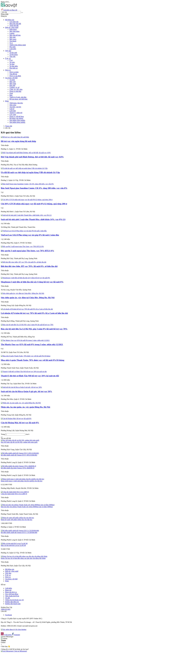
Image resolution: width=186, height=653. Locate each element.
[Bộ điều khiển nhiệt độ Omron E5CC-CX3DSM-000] (20, 530)
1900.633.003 (5, 609)
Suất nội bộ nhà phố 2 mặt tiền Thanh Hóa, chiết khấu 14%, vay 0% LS (33, 219)
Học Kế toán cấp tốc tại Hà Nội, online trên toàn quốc (19, 442)
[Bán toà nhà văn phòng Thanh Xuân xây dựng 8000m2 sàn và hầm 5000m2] (27, 505)
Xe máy (12, 62)
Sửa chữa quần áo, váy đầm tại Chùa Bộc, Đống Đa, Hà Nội (27, 297)
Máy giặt (12, 82)
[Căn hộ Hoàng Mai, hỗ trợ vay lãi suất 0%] (16, 418)
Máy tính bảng (14, 31)
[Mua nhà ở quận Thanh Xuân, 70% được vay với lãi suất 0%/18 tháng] (25, 356)
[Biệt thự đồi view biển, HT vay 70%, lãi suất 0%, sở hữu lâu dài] (23, 262)
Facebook (8, 615)
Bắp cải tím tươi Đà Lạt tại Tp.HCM (13, 545)
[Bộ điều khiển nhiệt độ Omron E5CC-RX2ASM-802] (20, 453)
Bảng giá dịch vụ (11, 592)
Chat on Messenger (20, 651)
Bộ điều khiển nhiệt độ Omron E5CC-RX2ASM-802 (19, 455)
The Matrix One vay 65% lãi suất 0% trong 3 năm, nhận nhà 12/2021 (32, 344)
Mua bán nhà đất (15, 24)
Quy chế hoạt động (11, 594)
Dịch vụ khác (14, 72)
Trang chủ (8, 126)
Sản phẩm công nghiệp (17, 120)
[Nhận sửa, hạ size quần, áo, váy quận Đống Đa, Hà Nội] (21, 403)
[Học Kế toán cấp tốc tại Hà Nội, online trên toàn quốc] (20, 440)
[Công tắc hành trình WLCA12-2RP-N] (15, 492)
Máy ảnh (12, 37)
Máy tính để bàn (15, 35)
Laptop (11, 33)
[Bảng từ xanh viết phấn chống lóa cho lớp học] (17, 518)
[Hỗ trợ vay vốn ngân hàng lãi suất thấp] (15, 137)
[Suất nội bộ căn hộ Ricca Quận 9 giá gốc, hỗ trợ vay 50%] (21, 387)
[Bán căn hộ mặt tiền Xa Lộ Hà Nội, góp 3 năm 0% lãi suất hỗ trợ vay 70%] (27, 325)
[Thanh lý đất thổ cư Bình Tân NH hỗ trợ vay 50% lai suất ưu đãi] (24, 371)
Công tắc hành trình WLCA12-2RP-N (14, 494)
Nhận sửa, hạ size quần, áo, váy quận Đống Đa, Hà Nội (25, 407)
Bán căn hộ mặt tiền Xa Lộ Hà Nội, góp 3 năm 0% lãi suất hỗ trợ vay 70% (34, 329)
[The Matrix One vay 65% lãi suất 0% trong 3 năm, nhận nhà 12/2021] (25, 340)
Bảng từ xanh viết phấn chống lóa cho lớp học (16, 520)
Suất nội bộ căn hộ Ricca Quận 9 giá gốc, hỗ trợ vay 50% (26, 391)
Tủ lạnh (12, 80)
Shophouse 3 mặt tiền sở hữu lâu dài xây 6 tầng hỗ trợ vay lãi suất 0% (32, 282)
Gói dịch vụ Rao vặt (10, 10)
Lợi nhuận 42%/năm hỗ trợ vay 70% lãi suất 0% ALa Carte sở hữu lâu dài (34, 313)
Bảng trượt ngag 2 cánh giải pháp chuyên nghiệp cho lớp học (21, 481)
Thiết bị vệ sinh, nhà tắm (17, 97)
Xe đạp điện (13, 66)
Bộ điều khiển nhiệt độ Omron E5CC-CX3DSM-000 (19, 532)
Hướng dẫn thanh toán (12, 604)
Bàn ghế (12, 85)
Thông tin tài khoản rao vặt (14, 600)
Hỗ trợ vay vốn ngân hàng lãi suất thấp (18, 141)
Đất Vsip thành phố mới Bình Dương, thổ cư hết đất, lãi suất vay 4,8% (32, 157)
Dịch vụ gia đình (15, 76)
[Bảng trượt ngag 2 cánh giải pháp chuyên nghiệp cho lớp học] (22, 479)
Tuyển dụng (13, 54)
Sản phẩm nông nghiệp (17, 122)
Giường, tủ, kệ (14, 87)
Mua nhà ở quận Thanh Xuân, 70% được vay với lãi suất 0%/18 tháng (32, 360)
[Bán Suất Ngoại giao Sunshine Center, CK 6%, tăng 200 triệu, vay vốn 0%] (27, 184)
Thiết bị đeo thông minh (17, 45)
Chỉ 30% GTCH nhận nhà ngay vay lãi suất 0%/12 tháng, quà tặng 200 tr (34, 204)
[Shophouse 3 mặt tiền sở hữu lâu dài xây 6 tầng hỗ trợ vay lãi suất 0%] (25, 278)
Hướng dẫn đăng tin (12, 602)
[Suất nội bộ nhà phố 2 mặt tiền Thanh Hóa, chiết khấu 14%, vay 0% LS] (26, 215)
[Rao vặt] (9, 7)
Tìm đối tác (13, 74)
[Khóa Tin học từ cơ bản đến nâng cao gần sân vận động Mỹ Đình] (24, 556)
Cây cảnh (12, 114)
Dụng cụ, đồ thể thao (16, 116)
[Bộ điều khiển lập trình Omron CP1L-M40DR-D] (18, 466)
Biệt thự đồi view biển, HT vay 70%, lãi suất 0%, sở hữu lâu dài (29, 266)
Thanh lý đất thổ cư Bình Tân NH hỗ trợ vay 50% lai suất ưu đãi (30, 376)
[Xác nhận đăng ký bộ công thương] (13, 629)
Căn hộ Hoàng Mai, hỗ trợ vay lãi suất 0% (20, 422)
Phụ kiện (12, 47)
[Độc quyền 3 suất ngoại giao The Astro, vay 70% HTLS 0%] (22, 246)
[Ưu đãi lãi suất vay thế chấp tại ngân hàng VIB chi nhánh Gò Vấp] (24, 168)
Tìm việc (12, 56)
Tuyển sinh (13, 53)
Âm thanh (12, 41)
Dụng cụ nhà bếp (15, 91)
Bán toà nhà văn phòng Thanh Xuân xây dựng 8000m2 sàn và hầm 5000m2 (27, 507)
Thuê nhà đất (13, 25)
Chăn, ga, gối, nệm (15, 89)
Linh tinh (12, 111)
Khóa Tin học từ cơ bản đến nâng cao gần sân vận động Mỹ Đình (23, 558)
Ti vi (11, 43)
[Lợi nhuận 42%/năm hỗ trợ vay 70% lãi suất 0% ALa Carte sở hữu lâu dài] (27, 309)
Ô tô (10, 60)
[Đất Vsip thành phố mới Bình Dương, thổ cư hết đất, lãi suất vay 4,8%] (26, 153)
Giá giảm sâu (13, 22)
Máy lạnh (12, 84)
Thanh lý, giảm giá (15, 113)
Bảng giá (8, 590)
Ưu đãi (7, 598)
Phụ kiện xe (13, 68)
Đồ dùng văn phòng (16, 118)
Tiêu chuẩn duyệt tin (12, 596)
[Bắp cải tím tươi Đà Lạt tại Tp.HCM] (14, 543)
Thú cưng (12, 105)
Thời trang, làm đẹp (16, 103)
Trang (3, 434)
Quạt (11, 93)
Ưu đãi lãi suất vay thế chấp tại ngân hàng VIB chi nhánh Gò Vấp (30, 172)
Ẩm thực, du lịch (15, 107)
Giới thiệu (8, 588)
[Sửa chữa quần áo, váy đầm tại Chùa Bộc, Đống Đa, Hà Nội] (22, 293)
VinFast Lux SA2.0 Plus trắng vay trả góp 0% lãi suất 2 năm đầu (30, 235)
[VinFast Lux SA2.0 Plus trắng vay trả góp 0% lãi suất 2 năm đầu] (24, 231)
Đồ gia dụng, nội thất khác (18, 99)
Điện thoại (13, 29)
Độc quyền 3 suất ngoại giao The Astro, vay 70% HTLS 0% (27, 251)
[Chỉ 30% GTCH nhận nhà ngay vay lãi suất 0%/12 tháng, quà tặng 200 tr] (27, 200)
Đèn (10, 95)
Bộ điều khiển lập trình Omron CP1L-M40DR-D (17, 468)
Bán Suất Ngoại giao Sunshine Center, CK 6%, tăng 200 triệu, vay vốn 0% (34, 188)
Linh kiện (12, 49)
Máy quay (12, 39)
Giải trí (11, 109)
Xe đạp (11, 64)
